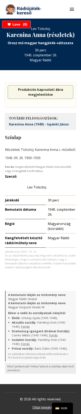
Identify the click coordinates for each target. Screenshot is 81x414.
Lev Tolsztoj (36, 187)
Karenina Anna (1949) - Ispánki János (39, 124)
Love (19, 24)
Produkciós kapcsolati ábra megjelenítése (40, 92)
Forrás (25, 327)
